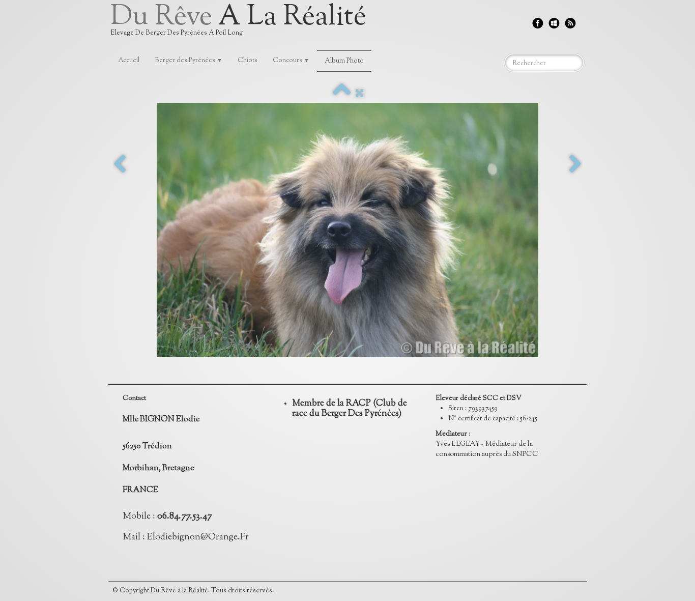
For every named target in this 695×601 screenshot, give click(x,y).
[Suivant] (575, 165)
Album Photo (344, 61)
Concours (291, 60)
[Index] (342, 93)
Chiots (247, 60)
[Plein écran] (359, 93)
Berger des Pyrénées (188, 60)
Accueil (128, 60)
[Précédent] (119, 165)
